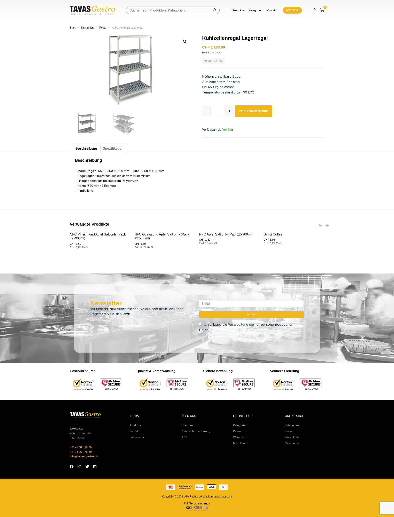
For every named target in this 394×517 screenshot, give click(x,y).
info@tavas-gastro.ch (84, 456)
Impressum (137, 437)
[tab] (86, 148)
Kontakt (271, 10)
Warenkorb (240, 437)
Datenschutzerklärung (196, 431)
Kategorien (255, 10)
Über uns (187, 425)
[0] (322, 10)
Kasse (237, 431)
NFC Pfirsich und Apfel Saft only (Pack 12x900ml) (98, 236)
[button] (185, 41)
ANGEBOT (292, 10)
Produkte (238, 10)
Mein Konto (240, 443)
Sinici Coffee (273, 234)
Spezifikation (113, 148)
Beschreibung (86, 148)
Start (73, 27)
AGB (184, 437)
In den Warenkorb (253, 111)
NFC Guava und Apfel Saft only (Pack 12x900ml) (161, 236)
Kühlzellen (87, 27)
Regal (102, 27)
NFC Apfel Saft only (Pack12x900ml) (225, 234)
